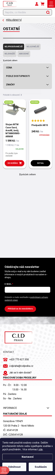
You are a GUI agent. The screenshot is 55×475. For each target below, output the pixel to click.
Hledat (48, 12)
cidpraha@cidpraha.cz (21, 365)
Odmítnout (14, 466)
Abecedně (24, 54)
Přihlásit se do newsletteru (20, 309)
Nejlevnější (33, 47)
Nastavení (27, 456)
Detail (40, 163)
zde (40, 449)
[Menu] (51, 4)
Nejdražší (10, 54)
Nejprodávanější (14, 47)
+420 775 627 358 (19, 359)
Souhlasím (41, 466)
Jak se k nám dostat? (20, 372)
